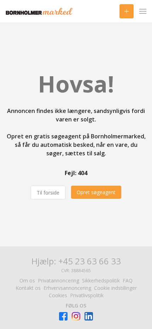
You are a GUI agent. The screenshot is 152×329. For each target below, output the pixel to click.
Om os (27, 280)
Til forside (48, 192)
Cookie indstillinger (115, 288)
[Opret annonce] (126, 11)
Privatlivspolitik (87, 295)
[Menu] (142, 11)
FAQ (128, 280)
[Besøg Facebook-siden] (63, 316)
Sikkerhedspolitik (101, 280)
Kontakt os (28, 288)
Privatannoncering (58, 280)
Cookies (58, 295)
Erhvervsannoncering (67, 288)
